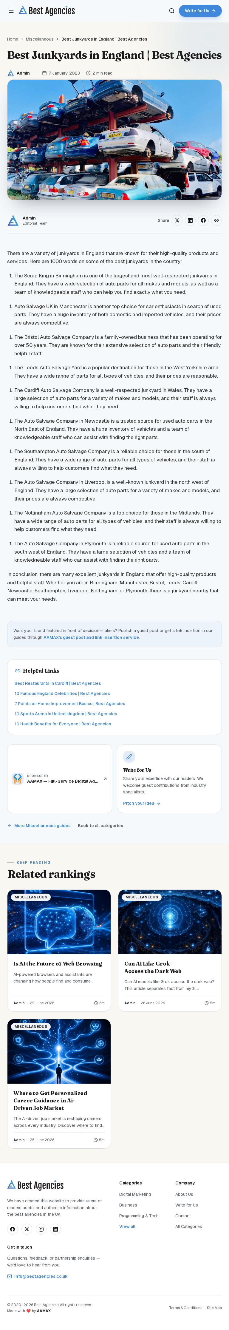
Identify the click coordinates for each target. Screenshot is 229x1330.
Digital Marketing (135, 1194)
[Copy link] (216, 220)
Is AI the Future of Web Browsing (57, 963)
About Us (184, 1194)
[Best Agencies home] (46, 10)
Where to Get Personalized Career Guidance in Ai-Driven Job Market (50, 1100)
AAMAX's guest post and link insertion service (91, 637)
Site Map (214, 1308)
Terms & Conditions (185, 1308)
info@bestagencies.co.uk (41, 1276)
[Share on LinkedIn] (190, 220)
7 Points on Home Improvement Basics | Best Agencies (70, 703)
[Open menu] (11, 10)
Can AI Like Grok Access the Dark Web (153, 967)
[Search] (171, 10)
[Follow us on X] (26, 1229)
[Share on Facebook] (203, 220)
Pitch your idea (138, 803)
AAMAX (44, 1311)
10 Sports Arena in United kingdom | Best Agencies (66, 713)
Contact (183, 1215)
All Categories (188, 1226)
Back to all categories (100, 825)
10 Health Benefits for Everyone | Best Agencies (63, 724)
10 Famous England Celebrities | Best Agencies (62, 693)
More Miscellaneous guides (42, 825)
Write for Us (186, 1205)
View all (127, 1226)
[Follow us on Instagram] (41, 1229)
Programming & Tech (139, 1215)
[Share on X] (177, 220)
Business (128, 1205)
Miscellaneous (40, 39)
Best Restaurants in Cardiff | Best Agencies (58, 683)
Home (12, 39)
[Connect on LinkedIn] (55, 1229)
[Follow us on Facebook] (12, 1229)
